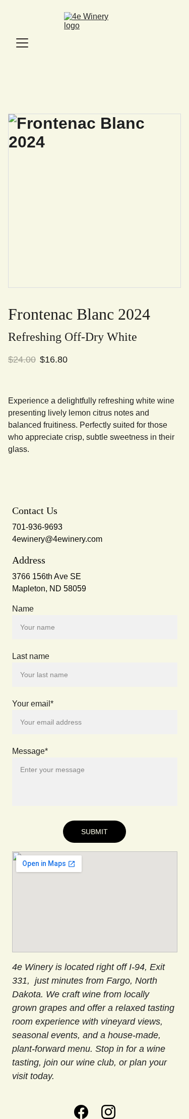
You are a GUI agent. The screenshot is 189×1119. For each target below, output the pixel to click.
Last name (30, 656)
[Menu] (22, 42)
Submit (94, 832)
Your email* (32, 703)
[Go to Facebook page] (81, 1112)
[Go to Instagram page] (108, 1112)
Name (23, 608)
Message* (30, 751)
